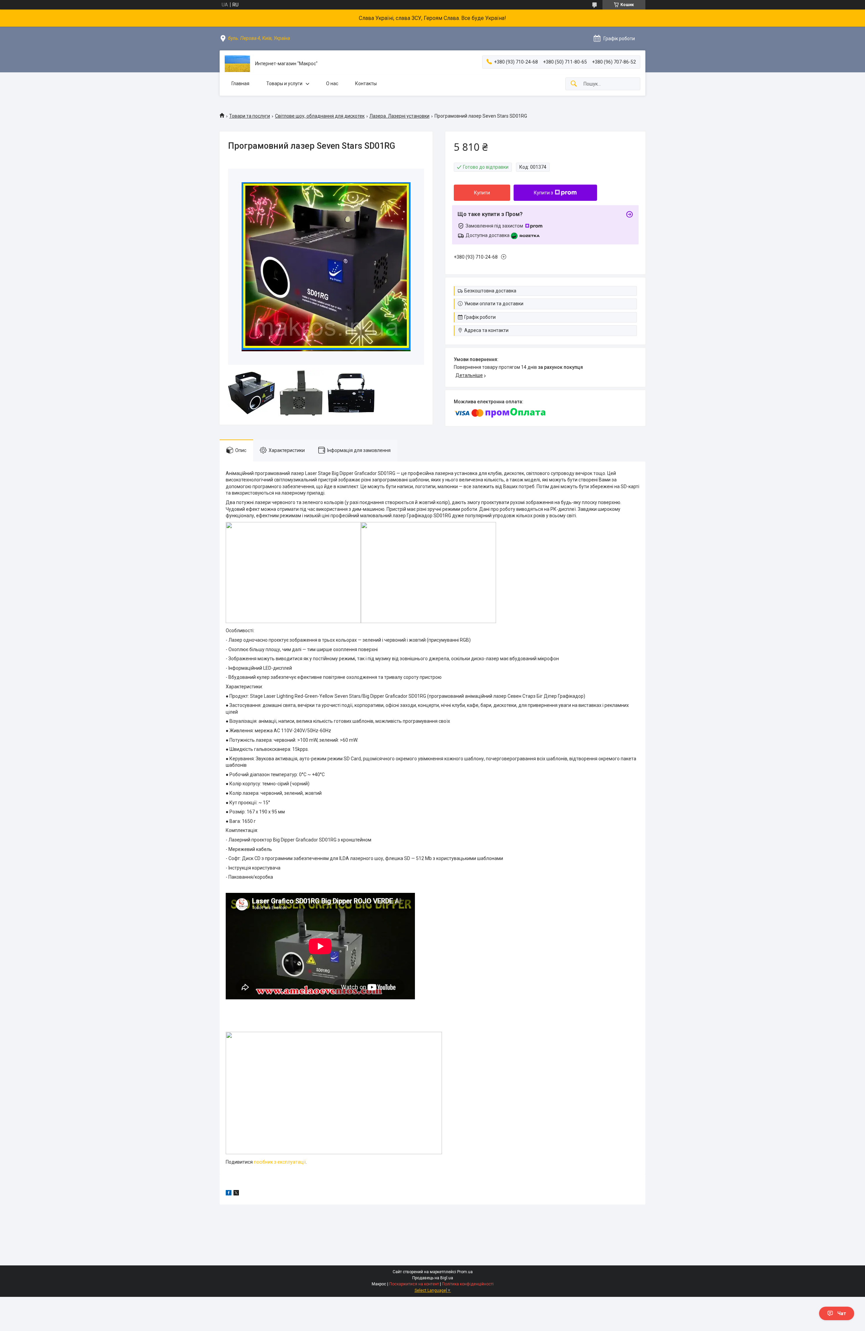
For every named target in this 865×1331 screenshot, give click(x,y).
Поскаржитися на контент (414, 1284)
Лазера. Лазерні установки (399, 116)
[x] (236, 1193)
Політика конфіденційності (468, 1284)
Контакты (366, 83)
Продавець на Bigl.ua (432, 1278)
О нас (332, 83)
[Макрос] (237, 63)
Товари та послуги (249, 116)
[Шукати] (573, 84)
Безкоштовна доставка (490, 290)
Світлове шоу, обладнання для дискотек (320, 116)
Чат (841, 1313)
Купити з (543, 192)
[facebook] (228, 1193)
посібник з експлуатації (280, 1162)
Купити (482, 192)
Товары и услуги (284, 83)
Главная (240, 83)
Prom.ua (465, 1271)
